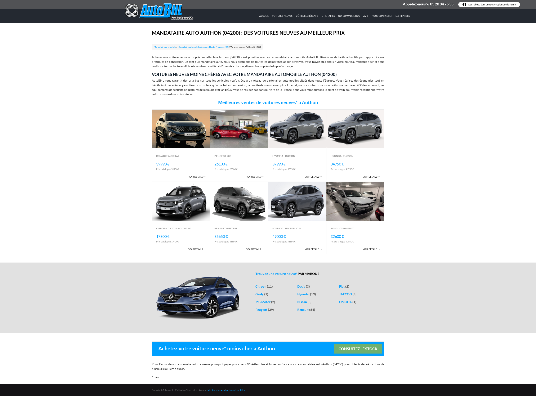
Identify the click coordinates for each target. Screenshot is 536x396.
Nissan (304, 302)
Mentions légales (216, 390)
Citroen (264, 286)
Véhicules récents (307, 15)
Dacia (303, 286)
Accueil (264, 15)
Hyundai (306, 294)
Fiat (344, 286)
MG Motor (265, 302)
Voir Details (195, 176)
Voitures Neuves (282, 15)
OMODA (347, 302)
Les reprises (403, 15)
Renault (306, 309)
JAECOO (348, 294)
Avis (365, 15)
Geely (261, 294)
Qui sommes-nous (349, 15)
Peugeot (264, 309)
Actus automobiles (235, 390)
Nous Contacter (382, 15)
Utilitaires (328, 15)
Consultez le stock (358, 348)
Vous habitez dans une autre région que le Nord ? (491, 4)
